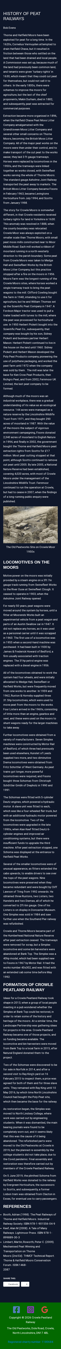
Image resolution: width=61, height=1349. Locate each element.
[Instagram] (30, 1310)
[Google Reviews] (45, 1310)
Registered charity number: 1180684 (30, 1341)
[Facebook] (16, 1310)
